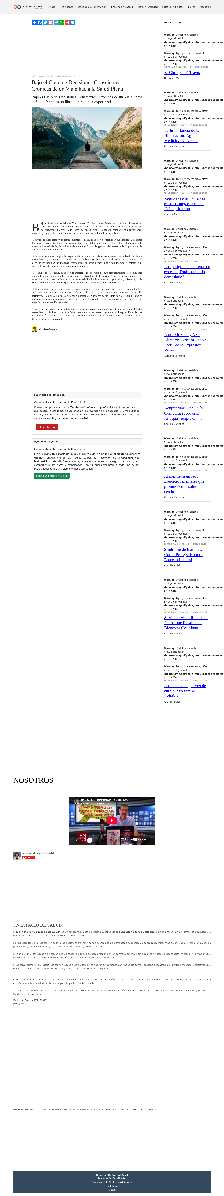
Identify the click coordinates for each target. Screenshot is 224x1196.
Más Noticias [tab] (172, 22)
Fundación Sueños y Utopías (112, 1178)
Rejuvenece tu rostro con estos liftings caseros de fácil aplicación (185, 203)
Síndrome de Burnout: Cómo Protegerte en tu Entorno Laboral (183, 554)
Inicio (52, 7)
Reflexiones (66, 7)
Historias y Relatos (173, 7)
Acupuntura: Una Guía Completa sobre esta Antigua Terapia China (183, 413)
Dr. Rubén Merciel (23, 1000)
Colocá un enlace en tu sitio (52, 475)
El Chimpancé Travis (182, 72)
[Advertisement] (87, 50)
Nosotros (205, 7)
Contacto (112, 1190)
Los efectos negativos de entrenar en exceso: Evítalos (185, 690)
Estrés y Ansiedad (147, 7)
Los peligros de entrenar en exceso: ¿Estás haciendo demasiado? (187, 271)
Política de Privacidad (112, 1186)
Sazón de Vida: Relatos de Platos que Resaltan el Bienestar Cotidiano (186, 622)
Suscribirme (47, 427)
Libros (191, 7)
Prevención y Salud (122, 7)
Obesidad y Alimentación (92, 7)
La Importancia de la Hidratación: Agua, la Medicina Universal (182, 135)
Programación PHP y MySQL (103, 1182)
